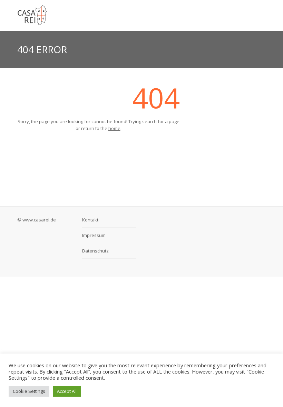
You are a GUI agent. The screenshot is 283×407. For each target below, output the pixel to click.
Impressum (94, 235)
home (114, 128)
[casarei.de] (98, 15)
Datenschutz (95, 251)
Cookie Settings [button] (29, 391)
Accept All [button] (67, 391)
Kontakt (90, 220)
